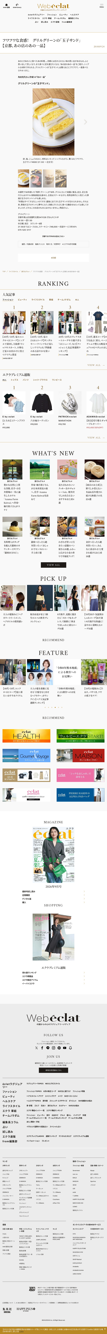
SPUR (74, 1185)
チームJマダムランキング (57, 1118)
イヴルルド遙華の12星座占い (37, 1127)
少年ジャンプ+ (7, 1185)
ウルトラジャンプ (24, 1216)
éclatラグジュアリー (36, 15)
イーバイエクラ (28, 984)
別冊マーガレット (41, 1192)
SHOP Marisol (77, 1259)
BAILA (75, 1178)
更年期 (45, 1101)
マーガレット (39, 1188)
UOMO (75, 1206)
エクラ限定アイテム (30, 980)
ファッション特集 (79, 1091)
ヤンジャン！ (22, 1203)
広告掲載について (8, 1303)
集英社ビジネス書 (24, 1247)
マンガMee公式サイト (42, 1196)
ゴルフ (36, 1106)
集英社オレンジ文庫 (42, 1236)
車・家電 (29, 1106)
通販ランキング (51, 1136)
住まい (43, 1106)
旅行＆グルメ (52, 1106)
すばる (4, 1234)
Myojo (92, 1170)
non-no (75, 1174)
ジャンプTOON (7, 1188)
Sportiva (93, 1181)
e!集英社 (22, 1263)
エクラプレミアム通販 (81, 1136)
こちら (59, 1294)
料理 (84, 1115)
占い (37, 22)
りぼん (38, 1185)
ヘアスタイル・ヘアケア (35, 1096)
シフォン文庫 (39, 1254)
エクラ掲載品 (27, 976)
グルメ (62, 1115)
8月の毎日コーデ (49, 1091)
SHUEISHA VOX (78, 1252)
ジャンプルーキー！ (8, 1196)
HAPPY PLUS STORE (79, 1248)
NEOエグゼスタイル (52, 1084)
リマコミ (38, 1199)
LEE (74, 1188)
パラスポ (92, 1185)
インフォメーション (33, 1141)
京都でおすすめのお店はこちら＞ (53, 236)
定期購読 (26, 895)
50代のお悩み (74, 1106)
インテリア (77, 1115)
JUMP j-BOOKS (41, 1239)
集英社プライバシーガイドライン (37, 1303)
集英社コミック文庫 (8, 1208)
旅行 (48, 1115)
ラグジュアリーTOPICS (35, 1084)
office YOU (56, 1203)
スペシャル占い (55, 1127)
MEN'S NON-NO (78, 1203)
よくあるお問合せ (21, 1303)
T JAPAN (75, 1196)
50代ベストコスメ (70, 1096)
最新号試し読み (28, 892)
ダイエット (72, 1101)
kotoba (21, 1260)
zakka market (77, 1274)
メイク (60, 1096)
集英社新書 (22, 1251)
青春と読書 (6, 1250)
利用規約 (52, 1303)
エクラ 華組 (47, 18)
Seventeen (76, 1170)
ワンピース (57, 380)
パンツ (26, 380)
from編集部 (67, 22)
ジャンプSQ (6, 1174)
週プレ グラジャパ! (95, 1178)
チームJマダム (60, 18)
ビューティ (63, 15)
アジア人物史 (6, 1254)
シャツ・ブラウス (40, 380)
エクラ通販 (55, 22)
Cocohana (56, 1199)
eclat (74, 1192)
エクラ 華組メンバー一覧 (36, 1110)
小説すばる (6, 1237)
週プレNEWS (94, 1174)
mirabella (75, 1266)
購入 (24, 902)
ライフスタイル (34, 18)
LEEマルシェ (76, 1256)
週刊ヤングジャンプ (25, 1194)
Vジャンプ (5, 1178)
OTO (74, 1234)
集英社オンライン (78, 1210)
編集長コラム (73, 18)
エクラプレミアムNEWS (35, 1136)
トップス (14, 380)
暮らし (69, 1115)
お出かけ (55, 1115)
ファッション (52, 15)
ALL (77, 300)
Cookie (55, 1196)
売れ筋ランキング (29, 973)
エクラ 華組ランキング (54, 1110)
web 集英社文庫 (7, 1246)
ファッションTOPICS (34, 1091)
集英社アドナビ (94, 1234)
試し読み (44, 22)
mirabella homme (78, 1270)
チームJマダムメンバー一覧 (37, 1118)
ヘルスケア (74, 15)
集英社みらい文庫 (58, 1234)
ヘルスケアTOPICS (34, 1101)
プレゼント (45, 1141)
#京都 (53, 258)
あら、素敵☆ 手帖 (33, 1122)
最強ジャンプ (6, 1181)
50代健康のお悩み (85, 1101)
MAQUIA (75, 1181)
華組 (51, 300)
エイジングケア (50, 1096)
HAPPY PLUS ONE (78, 1199)
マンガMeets (40, 1203)
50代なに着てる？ (64, 1091)
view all (95, 365)
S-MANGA (6, 1199)
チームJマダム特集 (75, 1118)
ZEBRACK (6, 1192)
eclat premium (77, 1263)
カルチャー (63, 1106)
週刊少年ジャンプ (8, 1170)
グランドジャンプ (24, 1212)
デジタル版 (26, 899)
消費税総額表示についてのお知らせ (68, 1303)
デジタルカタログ (65, 1136)
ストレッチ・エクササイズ (58, 1101)
